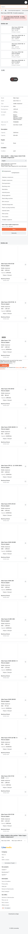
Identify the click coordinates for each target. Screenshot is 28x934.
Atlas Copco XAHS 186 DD (8, 699)
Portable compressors (7, 180)
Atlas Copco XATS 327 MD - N (9, 737)
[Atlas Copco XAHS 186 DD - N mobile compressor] (14, 417)
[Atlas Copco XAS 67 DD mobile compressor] (14, 254)
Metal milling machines (7, 198)
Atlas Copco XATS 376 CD (8, 504)
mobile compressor (17, 103)
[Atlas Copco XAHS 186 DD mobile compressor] (14, 689)
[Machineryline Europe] (10, 2)
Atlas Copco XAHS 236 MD (8, 542)
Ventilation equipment (7, 219)
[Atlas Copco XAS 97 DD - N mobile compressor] (14, 292)
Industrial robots (5, 210)
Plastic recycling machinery (8, 207)
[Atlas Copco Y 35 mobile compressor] (14, 330)
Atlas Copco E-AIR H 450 (8, 619)
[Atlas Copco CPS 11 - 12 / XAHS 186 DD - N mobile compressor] (14, 456)
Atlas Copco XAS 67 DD (7, 263)
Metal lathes (5, 189)
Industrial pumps (6, 192)
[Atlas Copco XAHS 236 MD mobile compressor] (14, 532)
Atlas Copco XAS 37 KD (17, 27)
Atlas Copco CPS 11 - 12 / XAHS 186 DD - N (12, 465)
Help (3, 857)
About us (4, 854)
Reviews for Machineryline (8, 889)
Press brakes (5, 216)
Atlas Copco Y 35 (5, 340)
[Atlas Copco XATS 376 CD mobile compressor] (14, 494)
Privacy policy (5, 883)
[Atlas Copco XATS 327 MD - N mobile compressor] (14, 728)
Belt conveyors (5, 201)
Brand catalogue (5, 891)
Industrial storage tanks (7, 204)
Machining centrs (6, 186)
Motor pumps (5, 213)
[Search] (25, 6)
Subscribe (4, 365)
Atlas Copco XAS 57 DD (7, 814)
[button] (26, 2)
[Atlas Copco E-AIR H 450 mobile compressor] (14, 609)
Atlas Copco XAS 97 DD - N (18, 35)
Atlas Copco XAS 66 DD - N (18, 60)
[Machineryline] (6, 10)
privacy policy (19, 367)
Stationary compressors (7, 177)
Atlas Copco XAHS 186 (7, 580)
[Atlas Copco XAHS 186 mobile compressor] (14, 571)
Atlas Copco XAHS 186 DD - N (9, 427)
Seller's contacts (5, 859)
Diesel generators (6, 183)
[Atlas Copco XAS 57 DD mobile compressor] (14, 804)
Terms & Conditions (6, 881)
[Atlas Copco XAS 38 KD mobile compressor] (14, 379)
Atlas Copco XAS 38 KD (7, 388)
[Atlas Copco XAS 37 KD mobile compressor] (14, 766)
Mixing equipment (6, 195)
